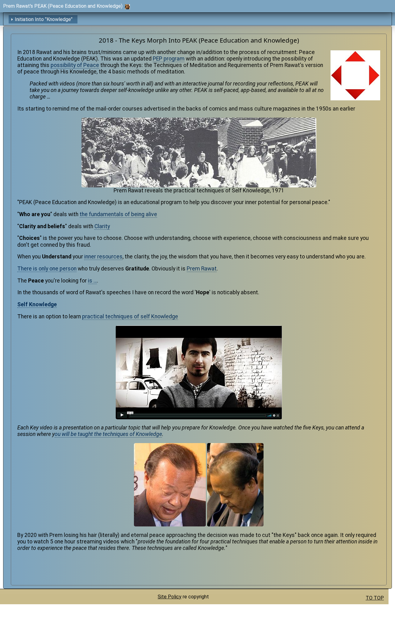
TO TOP (375, 598)
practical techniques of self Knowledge (130, 316)
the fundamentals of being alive (118, 214)
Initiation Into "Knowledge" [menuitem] (44, 19)
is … (92, 281)
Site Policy (169, 597)
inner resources (103, 256)
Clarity (102, 226)
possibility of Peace (75, 65)
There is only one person (47, 269)
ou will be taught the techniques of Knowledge (108, 434)
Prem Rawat (202, 269)
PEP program (169, 59)
